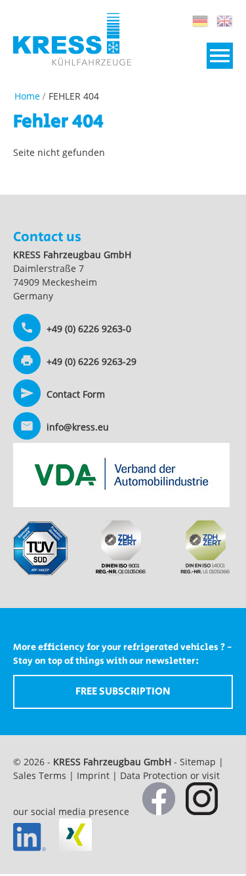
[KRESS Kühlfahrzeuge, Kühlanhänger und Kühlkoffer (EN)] (27, 96)
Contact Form (76, 394)
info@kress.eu (78, 427)
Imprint (93, 775)
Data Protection (154, 775)
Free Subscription (123, 691)
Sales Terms (39, 775)
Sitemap (198, 761)
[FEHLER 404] (200, 21)
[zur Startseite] (72, 62)
